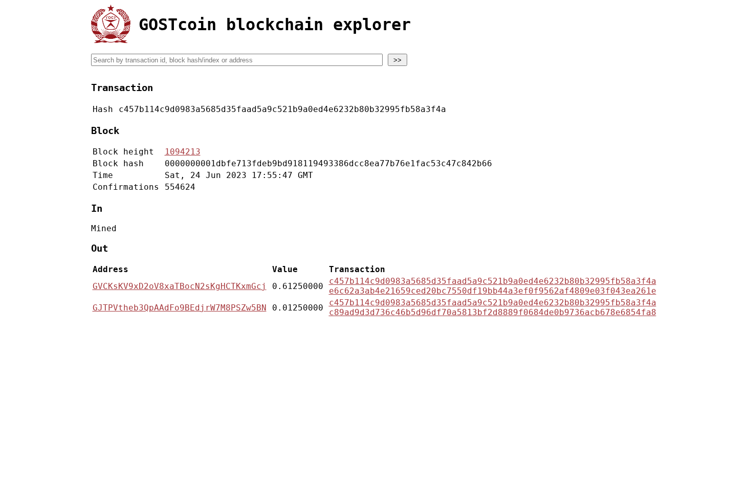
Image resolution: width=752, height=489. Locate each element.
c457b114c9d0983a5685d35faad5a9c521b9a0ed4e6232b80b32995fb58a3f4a (492, 281)
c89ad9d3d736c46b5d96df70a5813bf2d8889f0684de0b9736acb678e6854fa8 (492, 312)
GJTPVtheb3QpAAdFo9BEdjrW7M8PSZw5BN (180, 308)
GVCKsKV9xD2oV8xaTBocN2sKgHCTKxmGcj (180, 286)
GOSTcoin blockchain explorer (275, 24)
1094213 (183, 152)
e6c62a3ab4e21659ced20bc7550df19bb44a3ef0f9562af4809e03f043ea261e (492, 291)
